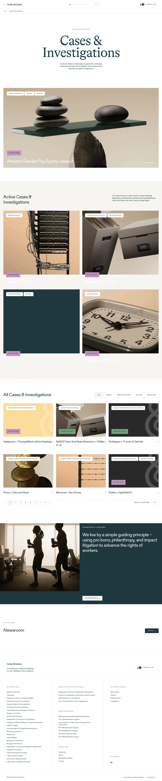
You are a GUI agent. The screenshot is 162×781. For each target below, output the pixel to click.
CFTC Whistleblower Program (68, 719)
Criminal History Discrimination (96, 215)
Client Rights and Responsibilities (134, 777)
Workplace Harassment (15, 740)
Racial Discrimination (115, 215)
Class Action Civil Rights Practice (18, 762)
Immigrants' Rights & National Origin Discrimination (128, 408)
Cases (108, 395)
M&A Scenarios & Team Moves (69, 698)
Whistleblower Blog (65, 758)
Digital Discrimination (14, 215)
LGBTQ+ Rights (12, 725)
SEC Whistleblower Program (68, 728)
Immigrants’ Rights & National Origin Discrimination (25, 722)
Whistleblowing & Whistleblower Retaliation (74, 716)
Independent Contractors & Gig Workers (21, 719)
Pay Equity (29, 93)
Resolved (151, 395)
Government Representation (17, 759)
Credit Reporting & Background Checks (125, 458)
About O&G (114, 692)
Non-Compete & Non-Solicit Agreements (72, 701)
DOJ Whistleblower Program (68, 737)
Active (139, 395)
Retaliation (39, 93)
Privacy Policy (151, 777)
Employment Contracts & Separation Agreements (24, 747)
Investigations (124, 395)
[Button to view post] (52, 441)
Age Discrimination (92, 294)
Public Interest (115, 698)
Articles (61, 761)
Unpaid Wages (12, 737)
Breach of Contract (14, 713)
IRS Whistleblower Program (68, 731)
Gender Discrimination (15, 93)
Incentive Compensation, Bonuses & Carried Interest (76, 695)
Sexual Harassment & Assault (17, 753)
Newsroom (62, 752)
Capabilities (114, 701)
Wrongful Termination (14, 744)
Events (60, 755)
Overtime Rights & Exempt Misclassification (21, 408)
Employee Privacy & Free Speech (18, 701)
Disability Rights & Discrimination (18, 704)
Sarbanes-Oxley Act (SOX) (67, 734)
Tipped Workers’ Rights (15, 756)
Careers (113, 695)
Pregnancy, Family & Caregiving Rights (20, 698)
